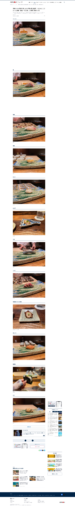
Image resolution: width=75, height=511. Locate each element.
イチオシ (11, 502)
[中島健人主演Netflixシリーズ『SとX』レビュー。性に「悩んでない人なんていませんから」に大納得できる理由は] (58, 456)
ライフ (32, 2)
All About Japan (12, 501)
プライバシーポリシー (27, 501)
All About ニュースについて (41, 502)
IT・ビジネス (40, 2)
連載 (29, 2)
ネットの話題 (59, 2)
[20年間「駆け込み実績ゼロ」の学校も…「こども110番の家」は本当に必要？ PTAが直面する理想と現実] (58, 460)
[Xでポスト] (42, 450)
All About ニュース (12, 4)
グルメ (35, 2)
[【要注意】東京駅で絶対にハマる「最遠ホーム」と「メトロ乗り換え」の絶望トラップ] (58, 465)
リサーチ (48, 2)
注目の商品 (52, 2)
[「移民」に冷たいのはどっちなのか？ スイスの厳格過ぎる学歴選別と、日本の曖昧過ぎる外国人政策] (58, 469)
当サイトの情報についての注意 (28, 502)
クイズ (55, 2)
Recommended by (57, 436)
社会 (37, 2)
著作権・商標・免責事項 (41, 501)
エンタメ (44, 2)
